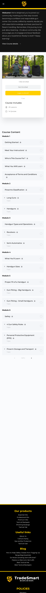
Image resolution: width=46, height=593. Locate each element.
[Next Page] (31, 358)
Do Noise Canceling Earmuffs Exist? (23, 558)
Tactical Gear (23, 544)
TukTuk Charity (23, 539)
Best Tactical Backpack (23, 565)
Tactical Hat (23, 527)
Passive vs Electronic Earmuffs (23, 560)
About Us (23, 536)
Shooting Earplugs (23, 525)
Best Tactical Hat (23, 562)
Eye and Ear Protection (23, 541)
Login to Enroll (23, 93)
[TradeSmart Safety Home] (24, 4)
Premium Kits (23, 520)
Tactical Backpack (23, 522)
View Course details (10, 44)
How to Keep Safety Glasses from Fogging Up (23, 553)
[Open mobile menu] (3, 4)
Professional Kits (23, 517)
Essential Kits (23, 515)
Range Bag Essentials (23, 555)
